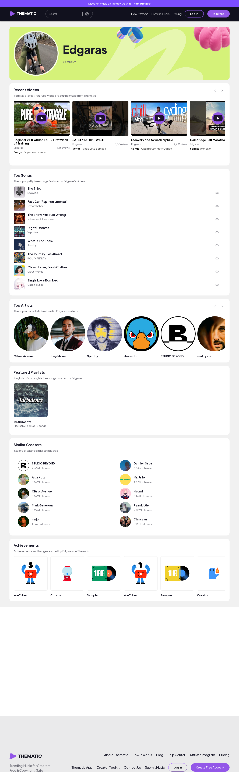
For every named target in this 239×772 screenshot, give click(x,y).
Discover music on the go (119, 3)
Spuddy (32, 245)
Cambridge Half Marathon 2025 (212, 140)
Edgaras (30, 425)
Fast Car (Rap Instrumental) (47, 201)
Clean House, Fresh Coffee (156, 148)
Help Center (176, 755)
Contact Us (132, 767)
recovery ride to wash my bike (152, 140)
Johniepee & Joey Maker (41, 219)
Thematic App (81, 767)
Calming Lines (35, 284)
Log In (194, 14)
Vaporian (32, 232)
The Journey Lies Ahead (44, 254)
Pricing (177, 14)
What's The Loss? (40, 241)
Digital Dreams (38, 228)
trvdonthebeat (36, 205)
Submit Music (155, 767)
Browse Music (160, 14)
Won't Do (205, 148)
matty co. (204, 356)
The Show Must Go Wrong (46, 215)
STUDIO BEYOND (172, 356)
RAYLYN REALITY (36, 258)
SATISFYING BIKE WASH (88, 140)
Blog (159, 755)
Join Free (218, 14)
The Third (34, 188)
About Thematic (116, 755)
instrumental (23, 422)
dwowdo (130, 356)
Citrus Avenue (35, 271)
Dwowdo (32, 192)
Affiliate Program (202, 755)
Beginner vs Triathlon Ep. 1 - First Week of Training (41, 141)
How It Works (139, 14)
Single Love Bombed (35, 152)
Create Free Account (210, 767)
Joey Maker (58, 356)
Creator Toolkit (108, 767)
